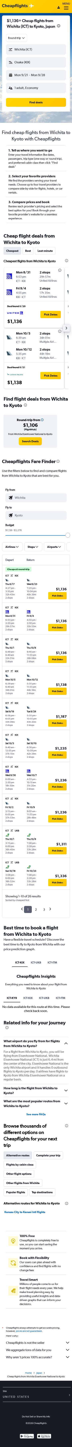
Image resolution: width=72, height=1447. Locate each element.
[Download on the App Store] (44, 1437)
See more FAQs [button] (36, 1114)
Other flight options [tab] (18, 1173)
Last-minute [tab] (45, 250)
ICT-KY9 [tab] (12, 998)
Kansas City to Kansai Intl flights (24, 1212)
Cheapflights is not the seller (25, 1343)
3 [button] (44, 909)
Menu (66, 3)
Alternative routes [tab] (17, 1155)
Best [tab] (28, 250)
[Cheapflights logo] (15, 6)
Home (28, 1372)
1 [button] (28, 909)
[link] (30, 441)
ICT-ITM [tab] (52, 962)
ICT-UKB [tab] (36, 962)
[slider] (67, 535)
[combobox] (16, 38)
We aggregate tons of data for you (28, 1350)
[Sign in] (58, 8)
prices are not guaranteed (29, 1331)
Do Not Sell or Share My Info (36, 1416)
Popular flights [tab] (15, 1192)
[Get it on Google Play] (27, 1437)
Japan (39, 1372)
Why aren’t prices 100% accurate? (29, 1357)
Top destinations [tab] (42, 1192)
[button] (58, 26)
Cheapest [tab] (12, 250)
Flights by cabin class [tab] (19, 1164)
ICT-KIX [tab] (19, 962)
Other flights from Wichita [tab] (23, 1183)
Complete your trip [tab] (48, 1155)
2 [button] (36, 909)
